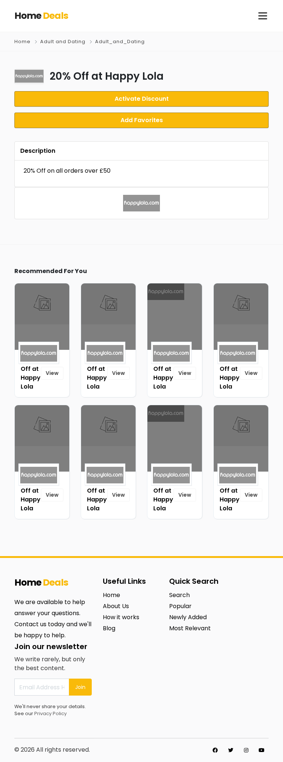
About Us (116, 606)
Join (80, 687)
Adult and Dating (62, 41)
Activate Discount (142, 98)
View (52, 373)
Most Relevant (190, 628)
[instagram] (246, 750)
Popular (180, 606)
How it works (121, 617)
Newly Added (188, 617)
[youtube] (262, 750)
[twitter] (231, 750)
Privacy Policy (50, 713)
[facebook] (215, 750)
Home (22, 41)
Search (179, 595)
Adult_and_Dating (120, 41)
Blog (109, 628)
